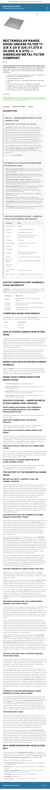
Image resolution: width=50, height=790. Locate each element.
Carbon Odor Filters (34, 97)
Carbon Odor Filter (27, 99)
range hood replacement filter (19, 100)
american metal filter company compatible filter (26, 98)
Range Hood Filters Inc (11, 6)
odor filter (40, 99)
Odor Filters (40, 97)
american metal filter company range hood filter (15, 99)
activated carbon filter (13, 98)
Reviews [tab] (30, 106)
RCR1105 (26, 100)
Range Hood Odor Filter (9, 100)
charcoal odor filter (34, 99)
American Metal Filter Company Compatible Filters (21, 97)
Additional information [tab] (18, 106)
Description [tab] (6, 106)
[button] (37, 14)
